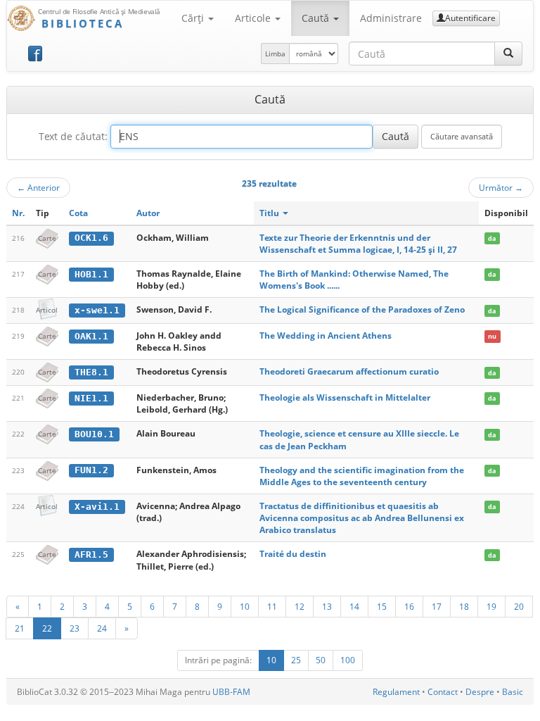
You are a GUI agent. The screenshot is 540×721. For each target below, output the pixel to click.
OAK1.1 (91, 336)
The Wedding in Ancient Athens (325, 335)
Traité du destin (292, 554)
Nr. (18, 213)
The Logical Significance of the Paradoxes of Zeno (362, 309)
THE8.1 (91, 372)
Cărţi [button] (194, 18)
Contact (443, 692)
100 (347, 660)
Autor (148, 213)
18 (464, 606)
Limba (275, 53)
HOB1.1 (91, 274)
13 (327, 606)
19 (491, 606)
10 (245, 606)
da (492, 238)
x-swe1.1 (97, 310)
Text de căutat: (73, 136)
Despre (479, 692)
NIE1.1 (91, 398)
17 (437, 606)
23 (74, 628)
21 (20, 628)
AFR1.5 (91, 554)
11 (272, 606)
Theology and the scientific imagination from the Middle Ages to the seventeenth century (361, 476)
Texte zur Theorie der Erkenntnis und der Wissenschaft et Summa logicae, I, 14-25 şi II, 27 (358, 244)
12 (299, 606)
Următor (501, 187)
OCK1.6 (91, 237)
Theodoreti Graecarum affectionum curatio (349, 371)
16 (409, 606)
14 (354, 606)
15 (382, 606)
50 (321, 660)
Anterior (38, 187)
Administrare (391, 18)
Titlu (270, 213)
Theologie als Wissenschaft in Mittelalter (344, 397)
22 (47, 628)
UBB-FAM (231, 692)
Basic (512, 692)
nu (492, 336)
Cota (78, 213)
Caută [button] (317, 18)
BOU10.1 (94, 434)
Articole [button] (254, 18)
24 (102, 628)
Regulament (396, 692)
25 (296, 660)
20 (519, 606)
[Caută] (508, 53)
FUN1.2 (91, 470)
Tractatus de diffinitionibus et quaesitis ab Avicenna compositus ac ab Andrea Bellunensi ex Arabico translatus (361, 518)
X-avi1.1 (97, 506)
